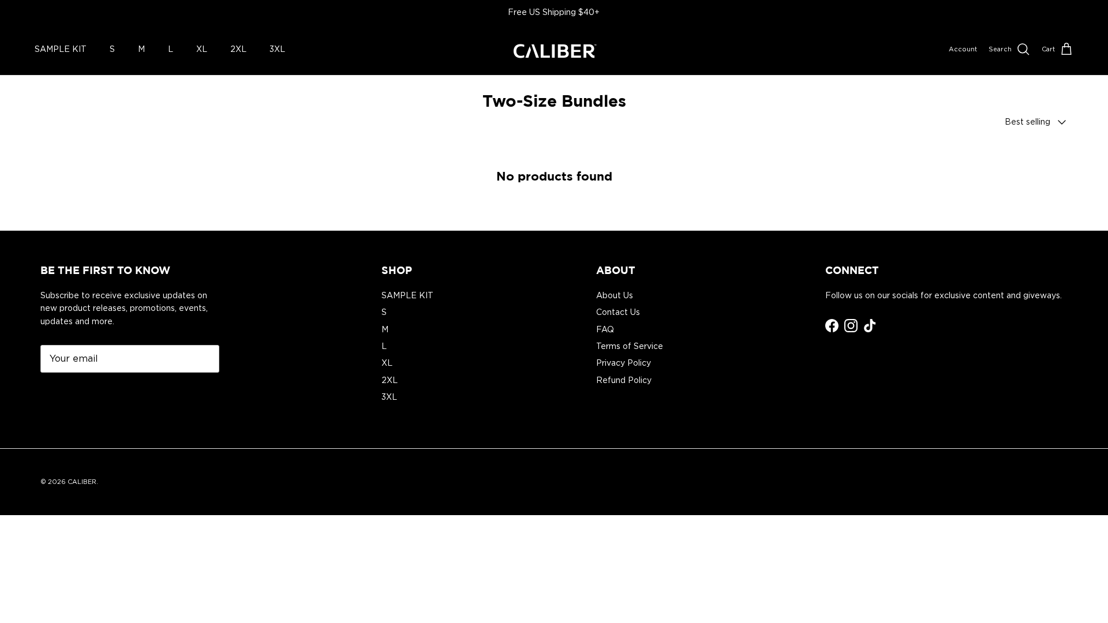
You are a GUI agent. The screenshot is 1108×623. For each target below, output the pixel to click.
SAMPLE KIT (61, 49)
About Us (614, 295)
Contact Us (618, 312)
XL (201, 49)
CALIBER (82, 482)
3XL (277, 49)
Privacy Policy (623, 362)
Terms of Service (629, 346)
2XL (238, 49)
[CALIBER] (554, 49)
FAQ (605, 329)
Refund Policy (624, 380)
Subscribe (74, 393)
